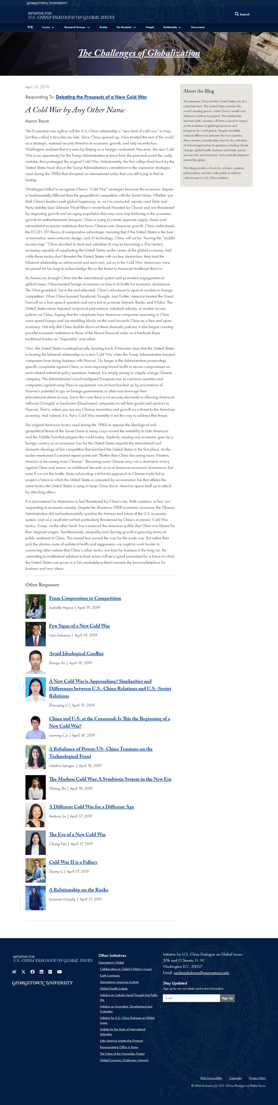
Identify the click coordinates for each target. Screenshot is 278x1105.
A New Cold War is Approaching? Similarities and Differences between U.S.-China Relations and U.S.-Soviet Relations (110, 689)
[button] (48, 27)
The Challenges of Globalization (139, 54)
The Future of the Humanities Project (122, 1053)
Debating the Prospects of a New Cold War (101, 97)
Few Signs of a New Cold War (79, 627)
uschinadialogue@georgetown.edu (201, 972)
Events (103, 27)
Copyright (235, 1078)
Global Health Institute (114, 988)
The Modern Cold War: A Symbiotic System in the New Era (110, 780)
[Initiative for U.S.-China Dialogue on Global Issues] (71, 15)
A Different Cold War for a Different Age (91, 807)
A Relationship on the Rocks (78, 890)
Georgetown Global (111, 962)
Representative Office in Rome (119, 1047)
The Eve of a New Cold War (77, 835)
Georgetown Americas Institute (119, 982)
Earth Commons (110, 975)
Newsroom (198, 27)
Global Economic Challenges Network (124, 1060)
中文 (30, 27)
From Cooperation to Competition (85, 599)
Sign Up (227, 998)
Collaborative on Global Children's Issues (126, 969)
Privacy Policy (257, 1078)
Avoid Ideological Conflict (76, 654)
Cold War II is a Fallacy (73, 863)
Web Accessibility (211, 1078)
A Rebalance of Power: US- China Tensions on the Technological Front (101, 753)
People (150, 27)
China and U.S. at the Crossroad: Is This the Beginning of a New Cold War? (109, 723)
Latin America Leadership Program (121, 1040)
